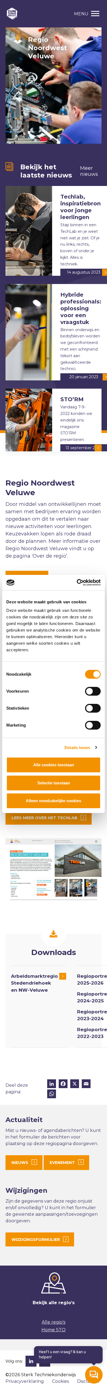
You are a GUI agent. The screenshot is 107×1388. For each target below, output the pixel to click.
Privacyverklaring (24, 1381)
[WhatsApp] (51, 1094)
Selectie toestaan (53, 783)
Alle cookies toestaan (53, 764)
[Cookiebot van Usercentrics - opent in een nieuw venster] (77, 582)
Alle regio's (53, 1322)
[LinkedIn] (51, 1084)
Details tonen (77, 747)
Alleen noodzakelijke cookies (53, 800)
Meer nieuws (89, 171)
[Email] (86, 1084)
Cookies (60, 1381)
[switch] (93, 691)
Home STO (53, 1329)
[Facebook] (63, 1084)
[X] (74, 1084)
